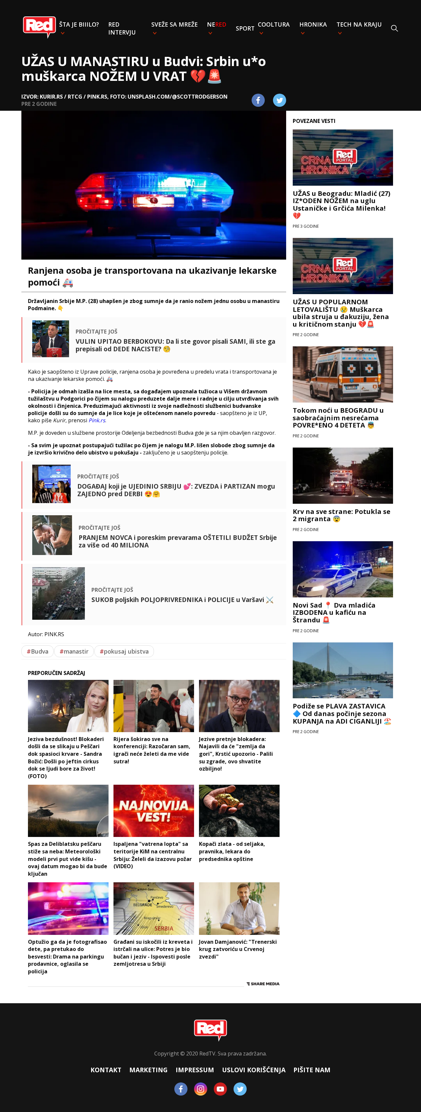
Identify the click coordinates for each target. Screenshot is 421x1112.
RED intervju (122, 28)
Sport (245, 28)
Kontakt (105, 1069)
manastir (74, 651)
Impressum (195, 1069)
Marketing (148, 1069)
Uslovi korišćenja (253, 1069)
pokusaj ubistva (124, 651)
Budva (37, 651)
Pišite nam (312, 1069)
